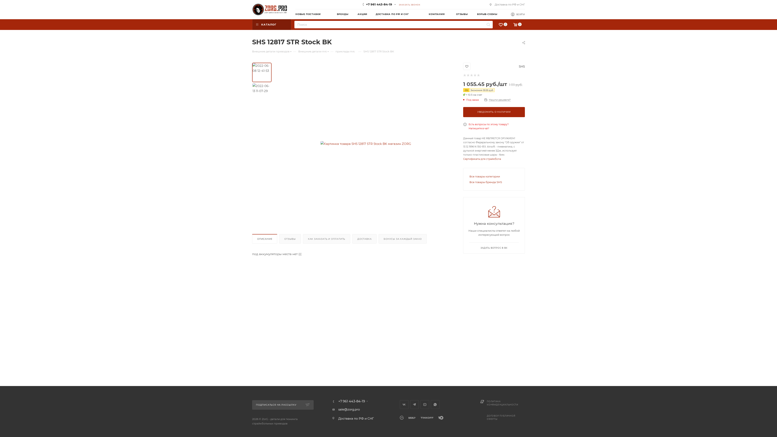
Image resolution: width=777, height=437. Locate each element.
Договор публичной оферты (501, 417)
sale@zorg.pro (349, 409)
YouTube (424, 404)
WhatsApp (435, 404)
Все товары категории (484, 176)
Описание (264, 239)
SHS (522, 66)
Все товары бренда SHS (485, 182)
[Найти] (488, 24)
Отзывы (290, 239)
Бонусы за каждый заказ (403, 239)
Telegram (414, 404)
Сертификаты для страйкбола (482, 158)
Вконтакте (404, 404)
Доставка (364, 239)
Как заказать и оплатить (326, 239)
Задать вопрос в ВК (494, 248)
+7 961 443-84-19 (379, 4)
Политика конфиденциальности (502, 403)
